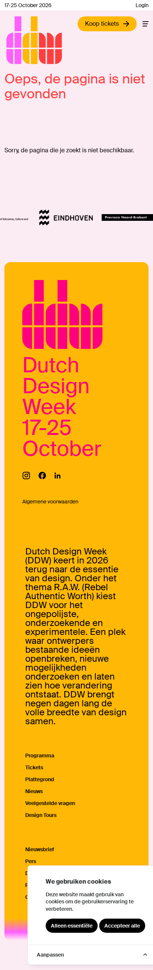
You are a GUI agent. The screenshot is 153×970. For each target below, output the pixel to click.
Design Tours (40, 815)
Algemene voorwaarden (50, 501)
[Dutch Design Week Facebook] (42, 475)
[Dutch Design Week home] (14, 40)
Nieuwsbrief (39, 849)
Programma (39, 755)
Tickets (34, 767)
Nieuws (34, 791)
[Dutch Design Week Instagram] (26, 475)
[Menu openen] (146, 23)
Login (142, 5)
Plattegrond (39, 779)
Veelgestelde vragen (50, 803)
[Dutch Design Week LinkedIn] (57, 475)
